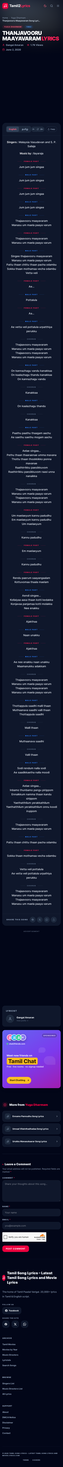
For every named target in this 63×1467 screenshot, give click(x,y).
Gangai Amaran (14, 45)
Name (6, 1206)
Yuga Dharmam (18, 17)
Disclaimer (7, 1422)
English (13, 129)
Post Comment (15, 1248)
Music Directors (10, 1355)
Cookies (36, 1460)
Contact (6, 1433)
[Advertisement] (31, 87)
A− (34, 129)
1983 (28, 27)
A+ (41, 129)
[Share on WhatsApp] (47, 920)
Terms (26, 1460)
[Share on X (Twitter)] (40, 920)
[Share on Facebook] (33, 920)
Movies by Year (9, 1349)
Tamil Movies (9, 1344)
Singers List (8, 1383)
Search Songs (9, 1365)
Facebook (14, 1310)
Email (6, 1220)
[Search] (51, 5)
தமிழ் (25, 129)
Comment (8, 1178)
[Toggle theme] (45, 5)
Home (5, 17)
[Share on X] (15, 1324)
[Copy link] (54, 920)
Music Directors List (12, 1388)
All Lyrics (6, 1394)
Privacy (6, 1428)
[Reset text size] (38, 129)
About (5, 1412)
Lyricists (6, 1360)
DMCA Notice (9, 1417)
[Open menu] (58, 5)
